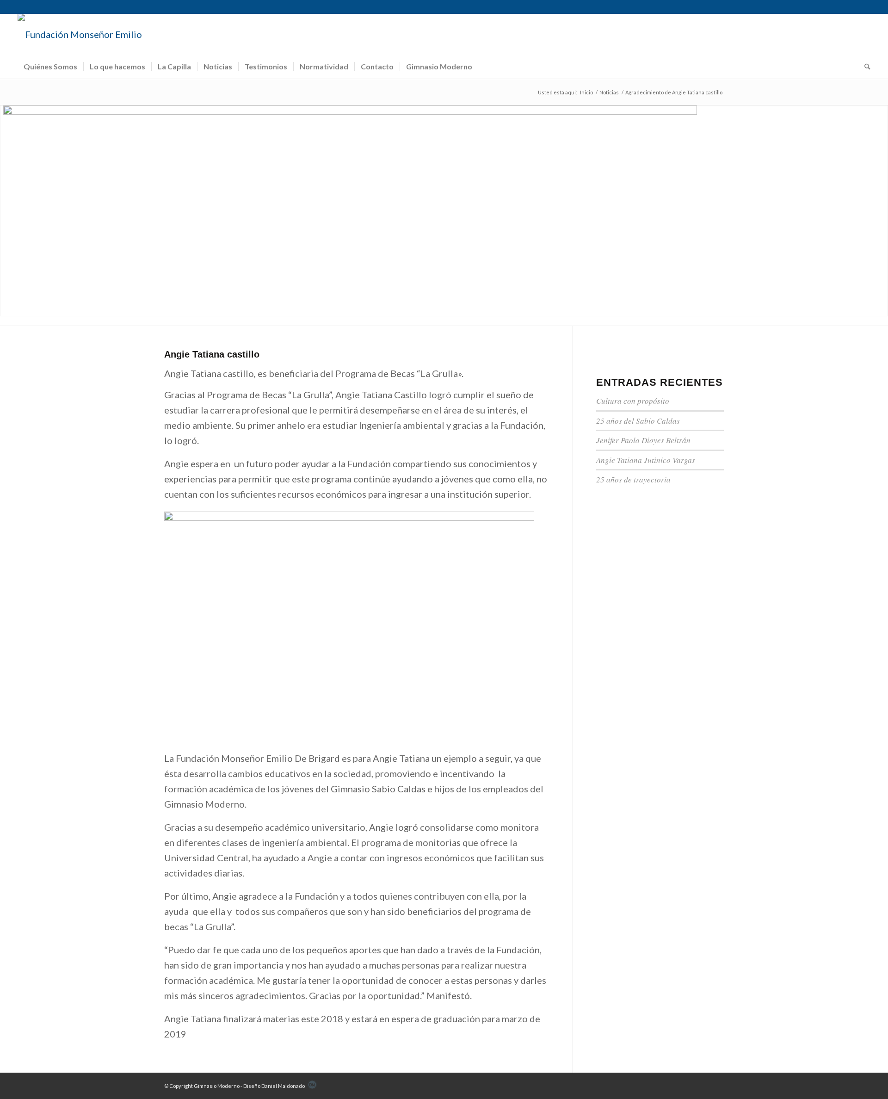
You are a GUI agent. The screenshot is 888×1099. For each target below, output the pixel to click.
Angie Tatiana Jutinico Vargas (645, 460)
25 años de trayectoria (633, 479)
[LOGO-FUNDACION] (80, 34)
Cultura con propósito (632, 400)
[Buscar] (864, 66)
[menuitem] (50, 66)
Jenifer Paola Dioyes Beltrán (643, 440)
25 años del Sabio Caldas (638, 420)
